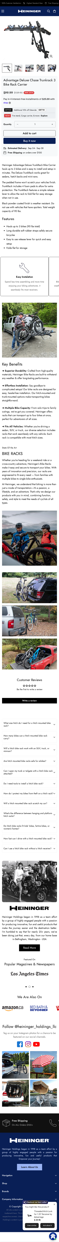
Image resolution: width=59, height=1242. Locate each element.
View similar (31, 1225)
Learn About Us (29, 1167)
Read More (29, 948)
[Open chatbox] (53, 1236)
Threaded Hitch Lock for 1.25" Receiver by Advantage (43, 1214)
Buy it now (29, 141)
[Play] (29, 587)
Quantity (7, 124)
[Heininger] (29, 11)
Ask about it (47, 1225)
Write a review (29, 700)
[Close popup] (54, 1204)
